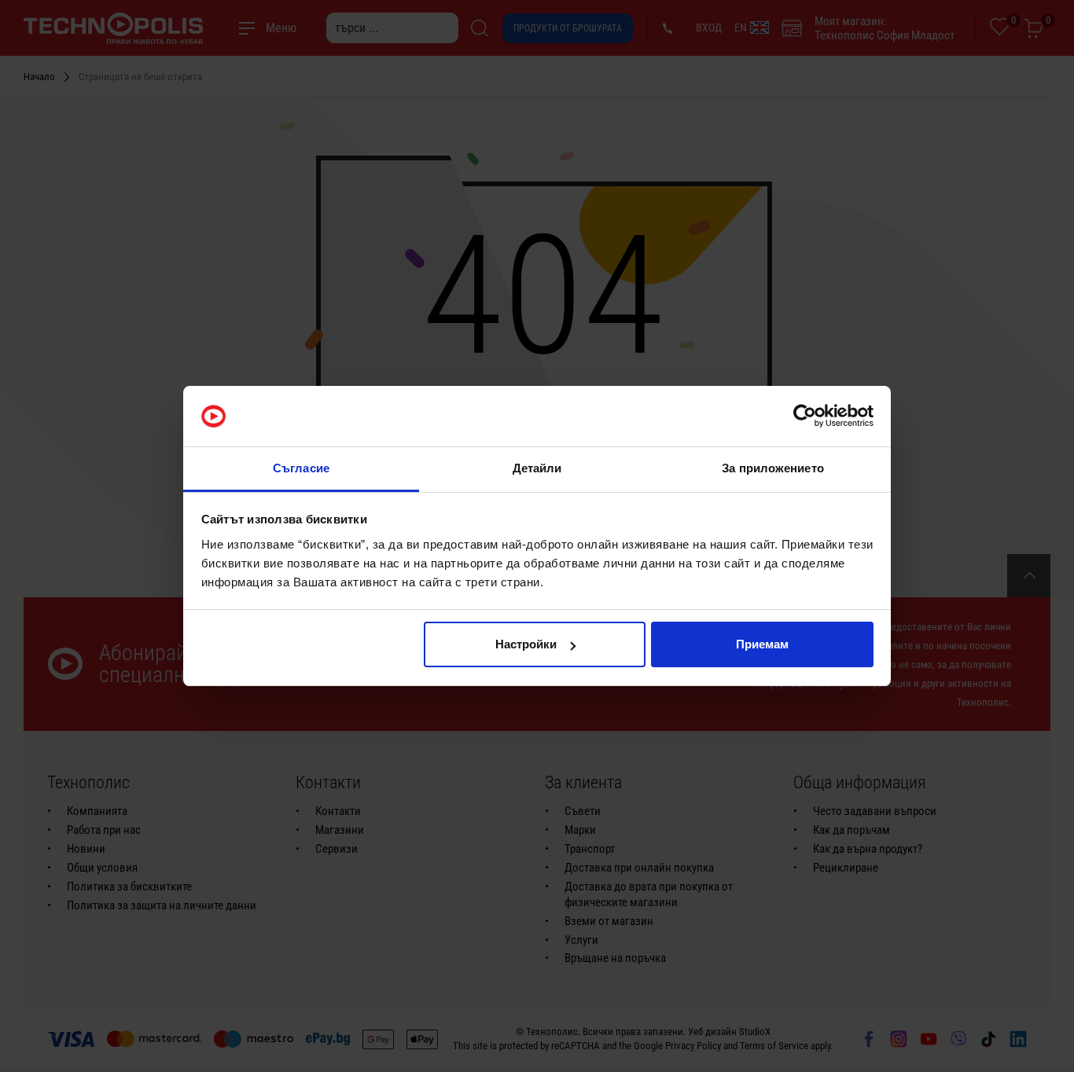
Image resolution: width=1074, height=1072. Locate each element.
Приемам (762, 644)
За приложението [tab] (773, 468)
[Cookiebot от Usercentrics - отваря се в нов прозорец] (805, 416)
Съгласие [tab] (301, 468)
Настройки (526, 644)
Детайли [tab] (537, 468)
